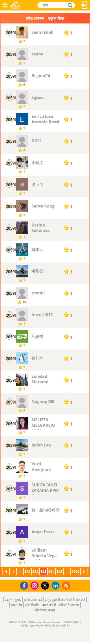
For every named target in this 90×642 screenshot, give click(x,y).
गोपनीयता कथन (45, 610)
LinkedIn (56, 586)
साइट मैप (16, 605)
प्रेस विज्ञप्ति (32, 605)
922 (35, 571)
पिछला (7, 571)
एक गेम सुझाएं (13, 599)
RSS (66, 585)
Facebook (25, 585)
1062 (76, 571)
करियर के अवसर (68, 605)
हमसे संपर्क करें (33, 599)
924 (51, 571)
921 (27, 571)
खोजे (70, 5)
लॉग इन (84, 5)
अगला (85, 571)
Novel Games (15, 5)
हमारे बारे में (49, 605)
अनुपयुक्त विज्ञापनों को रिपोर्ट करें (65, 599)
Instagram (35, 585)
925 (59, 571)
